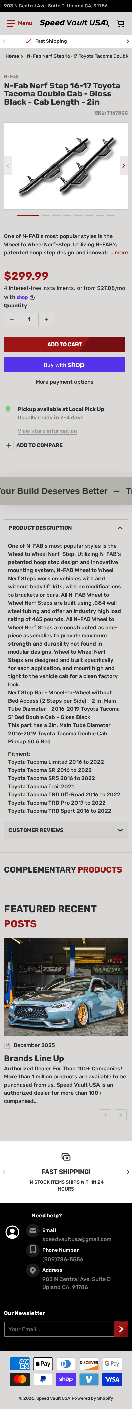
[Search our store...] (106, 23)
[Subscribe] (121, 1329)
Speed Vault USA (53, 1398)
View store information (47, 431)
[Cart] (121, 23)
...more (119, 252)
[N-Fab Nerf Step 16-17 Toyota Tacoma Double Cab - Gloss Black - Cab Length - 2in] (28, 215)
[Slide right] (128, 41)
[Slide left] (4, 41)
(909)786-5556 (62, 1259)
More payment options (65, 381)
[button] (20, 23)
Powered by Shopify (92, 1398)
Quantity (15, 305)
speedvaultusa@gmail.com (76, 1239)
